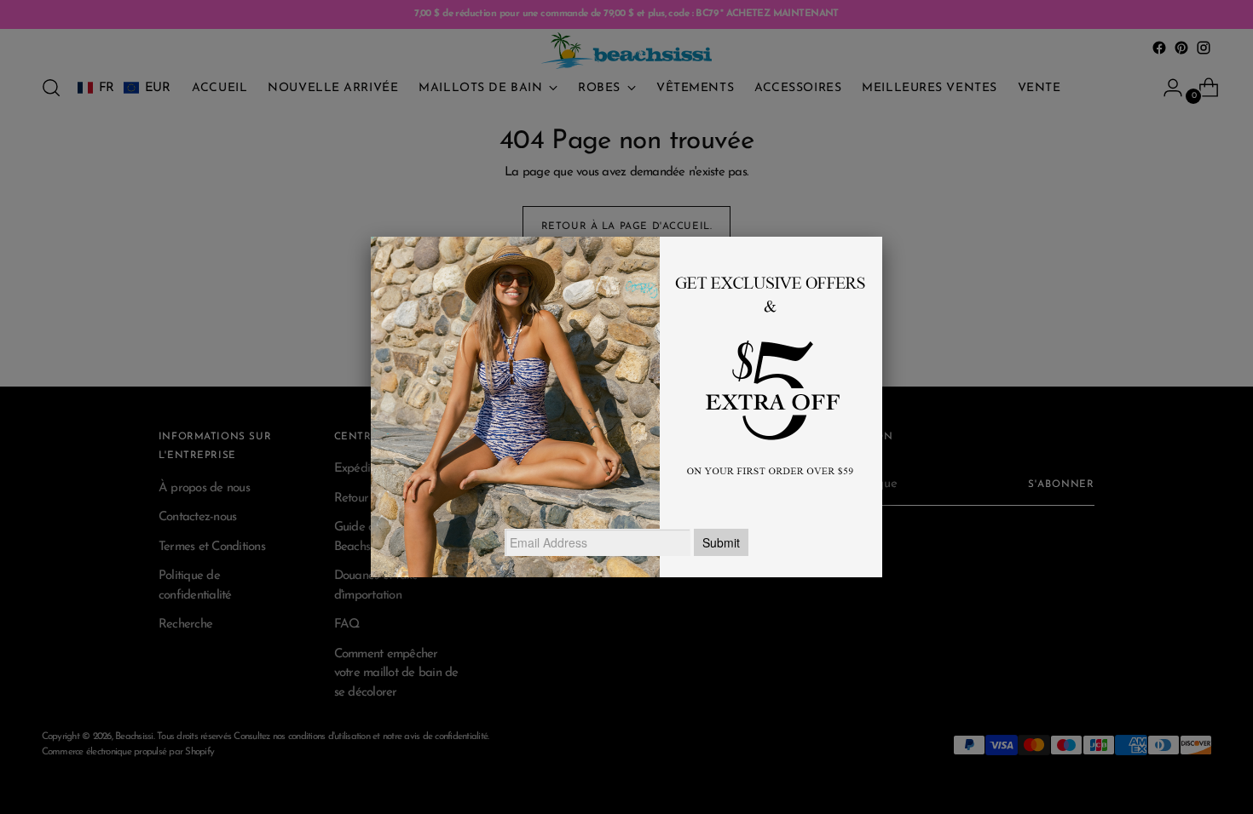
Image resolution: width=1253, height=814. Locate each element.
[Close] (882, 236)
